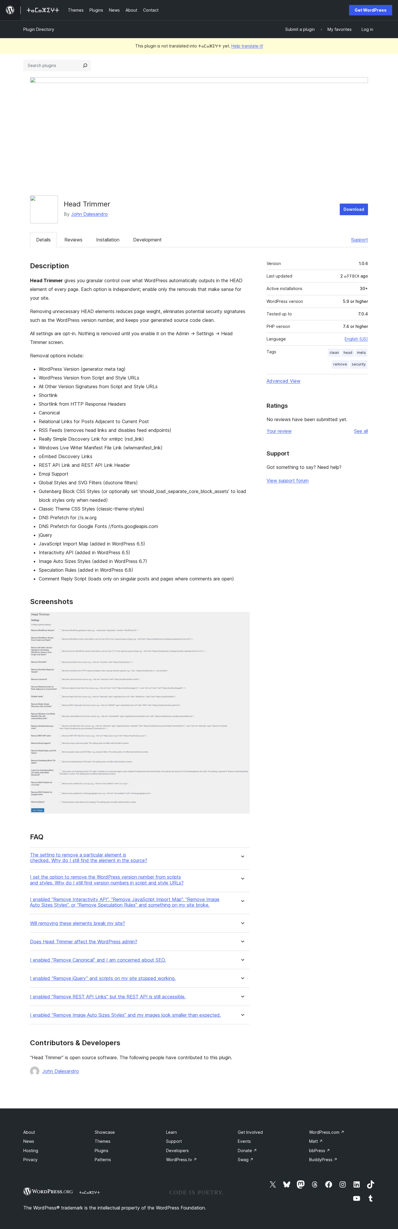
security (359, 364)
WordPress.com (326, 1132)
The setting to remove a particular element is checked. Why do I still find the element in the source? (88, 857)
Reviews (73, 240)
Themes (102, 1141)
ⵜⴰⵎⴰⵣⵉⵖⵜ (89, 1192)
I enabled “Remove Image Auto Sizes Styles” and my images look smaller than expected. (125, 1015)
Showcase (105, 1132)
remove (340, 364)
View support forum (288, 480)
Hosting (30, 1150)
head (348, 352)
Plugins (101, 1150)
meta (361, 352)
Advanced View (283, 381)
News (28, 1141)
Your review (279, 431)
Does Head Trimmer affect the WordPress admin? (83, 941)
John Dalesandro (89, 214)
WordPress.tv (181, 1159)
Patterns (103, 1159)
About (29, 1132)
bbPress (319, 1150)
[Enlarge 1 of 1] (242, 620)
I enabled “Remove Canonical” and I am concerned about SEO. (98, 960)
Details (43, 240)
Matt (316, 1141)
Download (354, 209)
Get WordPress (371, 10)
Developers (177, 1150)
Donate (247, 1150)
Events (244, 1141)
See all (361, 431)
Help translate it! (247, 45)
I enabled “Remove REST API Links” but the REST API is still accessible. (108, 997)
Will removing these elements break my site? (77, 923)
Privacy (30, 1159)
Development (147, 240)
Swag (245, 1159)
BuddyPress (323, 1159)
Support (359, 240)
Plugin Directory (38, 29)
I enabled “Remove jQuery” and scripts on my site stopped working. (103, 978)
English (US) (356, 338)
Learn (171, 1132)
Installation (107, 240)
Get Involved (250, 1132)
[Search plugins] (85, 65)
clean (334, 352)
